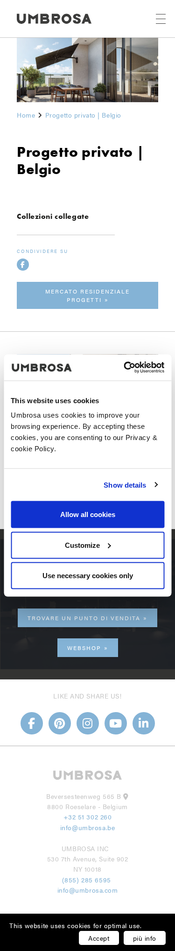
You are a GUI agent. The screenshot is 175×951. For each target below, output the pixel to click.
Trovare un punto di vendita (84, 618)
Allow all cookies (87, 514)
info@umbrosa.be (87, 827)
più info (144, 938)
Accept (98, 938)
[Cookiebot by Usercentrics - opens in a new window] (124, 368)
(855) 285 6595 (87, 879)
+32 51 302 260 (87, 816)
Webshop (84, 647)
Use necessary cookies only (87, 576)
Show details (125, 485)
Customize (82, 545)
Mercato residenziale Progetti (87, 295)
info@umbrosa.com (87, 890)
